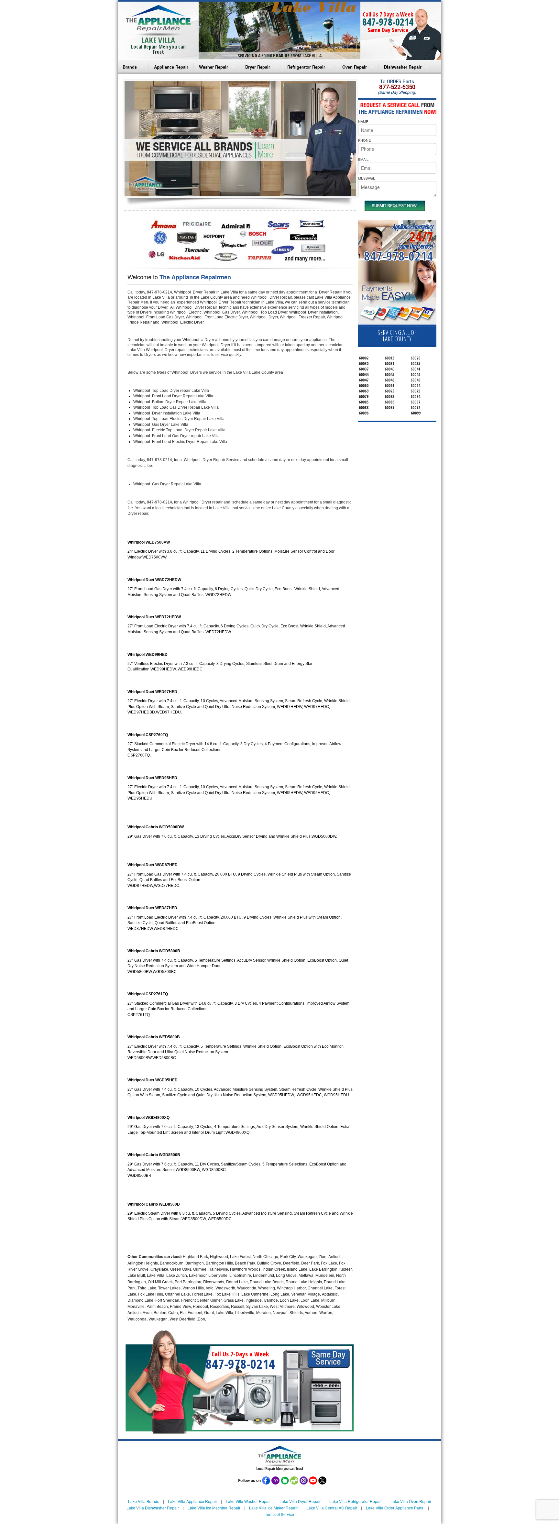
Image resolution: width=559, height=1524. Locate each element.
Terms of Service (279, 1514)
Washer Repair (213, 67)
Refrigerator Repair (306, 67)
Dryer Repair (257, 67)
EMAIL (363, 159)
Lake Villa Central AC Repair (331, 1507)
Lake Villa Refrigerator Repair (355, 1501)
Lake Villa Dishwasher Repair (152, 1507)
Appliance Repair (171, 67)
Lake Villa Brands (143, 1501)
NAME (363, 121)
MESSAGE (366, 178)
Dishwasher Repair (403, 67)
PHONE (364, 140)
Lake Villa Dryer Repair (300, 1501)
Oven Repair (354, 67)
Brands (130, 67)
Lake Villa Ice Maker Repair (273, 1507)
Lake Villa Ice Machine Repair (214, 1507)
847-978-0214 (387, 21)
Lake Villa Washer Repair (248, 1501)
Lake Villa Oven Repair (410, 1501)
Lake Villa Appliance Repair (192, 1501)
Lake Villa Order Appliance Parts (394, 1507)
